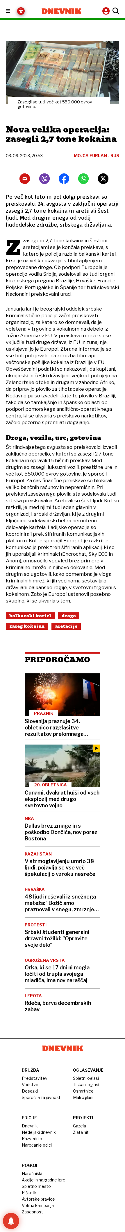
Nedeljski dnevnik (39, 1132)
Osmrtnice (83, 1090)
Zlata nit (81, 1132)
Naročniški (32, 1173)
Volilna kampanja (38, 1205)
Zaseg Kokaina (26, 626)
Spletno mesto (36, 1186)
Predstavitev (34, 1078)
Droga (69, 616)
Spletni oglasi (86, 1078)
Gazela (79, 1125)
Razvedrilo (32, 1138)
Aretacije (66, 626)
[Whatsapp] (83, 178)
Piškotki (30, 1192)
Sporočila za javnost (41, 1097)
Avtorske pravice (38, 1199)
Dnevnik (30, 1125)
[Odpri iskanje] (115, 11)
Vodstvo (30, 1084)
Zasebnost (32, 1211)
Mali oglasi (83, 1097)
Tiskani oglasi (86, 1084)
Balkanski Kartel (30, 616)
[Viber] (44, 178)
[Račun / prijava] (106, 11)
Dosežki (30, 1090)
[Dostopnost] (21, 11)
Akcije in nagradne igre (43, 1179)
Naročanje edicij (37, 1145)
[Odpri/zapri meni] (13, 11)
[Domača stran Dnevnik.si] (61, 11)
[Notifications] (11, 1221)
